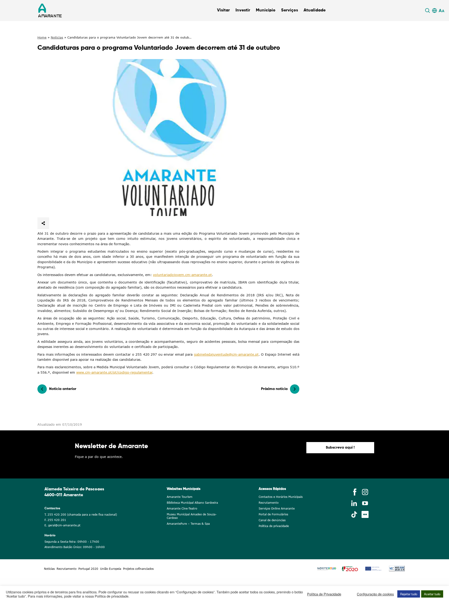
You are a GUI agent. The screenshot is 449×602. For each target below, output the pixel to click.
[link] (428, 10)
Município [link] (265, 10)
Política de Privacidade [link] (324, 594)
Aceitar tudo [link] (432, 594)
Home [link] (42, 37)
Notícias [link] (57, 37)
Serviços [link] (289, 10)
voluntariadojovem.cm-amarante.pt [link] (182, 275)
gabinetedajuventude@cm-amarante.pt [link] (226, 354)
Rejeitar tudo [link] (408, 594)
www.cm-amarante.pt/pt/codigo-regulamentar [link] (114, 372)
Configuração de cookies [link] (375, 594)
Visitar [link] (223, 10)
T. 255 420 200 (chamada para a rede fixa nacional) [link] (80, 514)
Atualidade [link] (315, 10)
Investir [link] (242, 10)
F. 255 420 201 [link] (55, 520)
